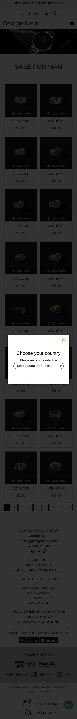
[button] (64, 340)
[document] (38, 359)
